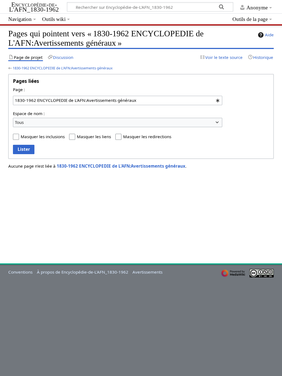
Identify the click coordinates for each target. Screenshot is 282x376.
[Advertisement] (140, 211)
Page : (19, 89)
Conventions (20, 272)
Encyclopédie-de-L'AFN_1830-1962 (34, 7)
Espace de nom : (29, 113)
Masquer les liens (94, 136)
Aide (269, 34)
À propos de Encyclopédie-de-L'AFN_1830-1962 (82, 272)
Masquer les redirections (147, 136)
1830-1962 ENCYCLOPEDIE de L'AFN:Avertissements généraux (63, 68)
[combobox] (117, 100)
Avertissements (147, 272)
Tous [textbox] (19, 122)
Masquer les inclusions (43, 136)
